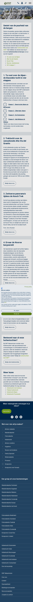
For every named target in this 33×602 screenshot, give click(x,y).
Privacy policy (28, 286)
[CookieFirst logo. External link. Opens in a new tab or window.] (2, 288)
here (5, 302)
